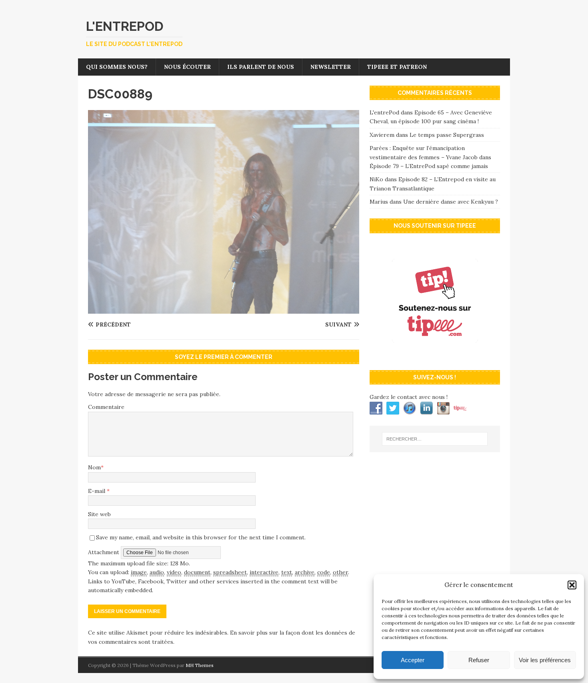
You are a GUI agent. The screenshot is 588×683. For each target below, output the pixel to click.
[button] (572, 585)
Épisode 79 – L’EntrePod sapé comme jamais (429, 166)
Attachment (104, 551)
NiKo (376, 179)
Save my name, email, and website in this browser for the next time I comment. (201, 537)
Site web (99, 514)
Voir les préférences (545, 660)
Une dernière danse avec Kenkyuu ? (450, 201)
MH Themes (200, 665)
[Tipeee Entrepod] (435, 355)
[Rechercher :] (435, 439)
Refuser (478, 660)
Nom (94, 467)
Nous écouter (187, 66)
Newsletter (330, 66)
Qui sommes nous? (117, 66)
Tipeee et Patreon (397, 66)
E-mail (97, 491)
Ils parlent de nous (260, 66)
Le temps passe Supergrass (447, 134)
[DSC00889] (223, 309)
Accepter (412, 660)
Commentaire (106, 407)
